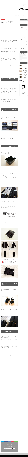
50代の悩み (6, 15)
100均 (21, 53)
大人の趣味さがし (24, 15)
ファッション (24, 35)
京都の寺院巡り (24, 41)
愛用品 (2, 15)
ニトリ (24, 54)
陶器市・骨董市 (24, 48)
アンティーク (24, 53)
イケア (21, 54)
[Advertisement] (9, 31)
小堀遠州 (21, 55)
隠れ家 (26, 58)
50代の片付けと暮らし (17, 15)
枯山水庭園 (21, 56)
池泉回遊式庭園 (22, 57)
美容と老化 (24, 46)
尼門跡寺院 (25, 55)
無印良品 (26, 57)
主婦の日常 (11, 15)
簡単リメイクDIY (22, 58)
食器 (21, 59)
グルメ (24, 33)
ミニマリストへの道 (24, 37)
